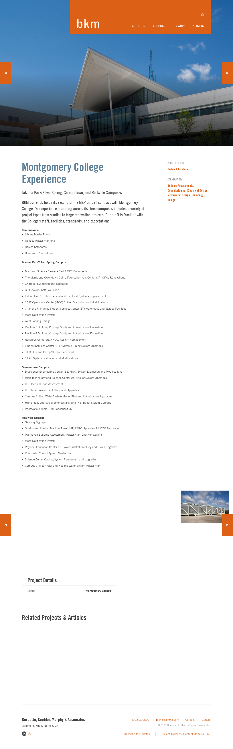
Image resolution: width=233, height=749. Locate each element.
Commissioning (176, 190)
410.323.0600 (138, 719)
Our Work (179, 26)
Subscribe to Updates (136, 734)
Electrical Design (197, 190)
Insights (198, 26)
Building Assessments (180, 186)
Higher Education (177, 169)
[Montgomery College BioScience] (73, 525)
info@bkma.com (167, 719)
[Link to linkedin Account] (24, 733)
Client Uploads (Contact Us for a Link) (187, 734)
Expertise (158, 26)
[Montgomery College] (152, 507)
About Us (138, 26)
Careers (190, 719)
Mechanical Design (178, 195)
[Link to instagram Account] (29, 734)
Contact (206, 719)
